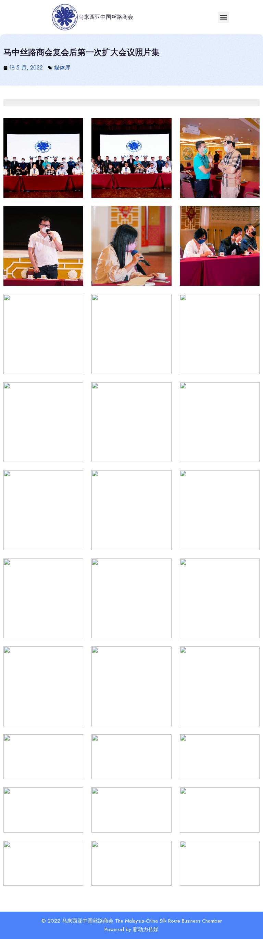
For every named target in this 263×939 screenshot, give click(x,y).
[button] (223, 17)
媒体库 (62, 68)
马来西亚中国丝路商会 (105, 17)
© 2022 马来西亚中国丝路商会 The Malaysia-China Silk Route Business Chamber (131, 921)
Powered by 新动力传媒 (131, 929)
